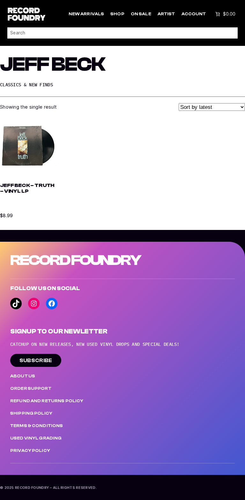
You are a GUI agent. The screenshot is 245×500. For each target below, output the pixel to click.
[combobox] (122, 33)
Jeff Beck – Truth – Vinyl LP (27, 188)
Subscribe (35, 360)
